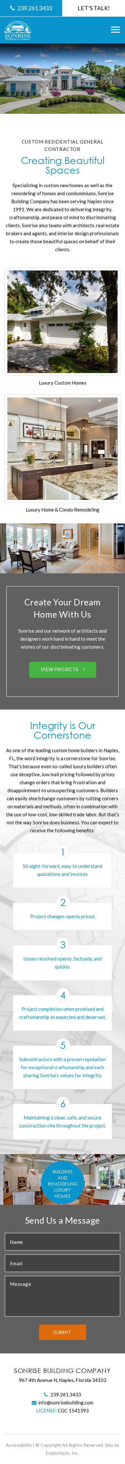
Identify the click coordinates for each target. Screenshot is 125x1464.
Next (104, 617)
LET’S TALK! (94, 8)
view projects (59, 669)
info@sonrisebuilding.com (65, 1402)
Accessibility (19, 1445)
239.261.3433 (34, 8)
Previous (21, 617)
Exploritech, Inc (62, 1453)
